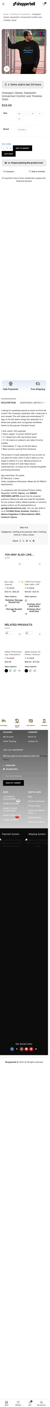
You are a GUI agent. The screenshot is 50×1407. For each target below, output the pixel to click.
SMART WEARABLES (12, 815)
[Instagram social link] (22, 1049)
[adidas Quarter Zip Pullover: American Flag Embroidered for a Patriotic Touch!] (34, 640)
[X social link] (23, 541)
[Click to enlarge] (7, 69)
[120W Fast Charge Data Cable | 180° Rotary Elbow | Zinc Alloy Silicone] (34, 570)
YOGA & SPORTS (10, 819)
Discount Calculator (36, 801)
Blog (30, 796)
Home (5, 14)
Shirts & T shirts (20, 535)
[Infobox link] (17, 723)
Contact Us (33, 741)
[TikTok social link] (36, 1049)
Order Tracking (9, 741)
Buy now (8, 154)
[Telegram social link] (33, 541)
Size (5, 113)
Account (7, 732)
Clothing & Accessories (20, 14)
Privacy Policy (34, 806)
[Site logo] (24, 4)
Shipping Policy (34, 817)
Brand (6, 129)
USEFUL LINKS (34, 792)
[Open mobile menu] (3, 4)
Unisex (31, 535)
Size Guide (6, 144)
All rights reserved (35, 1062)
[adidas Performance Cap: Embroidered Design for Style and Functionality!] (14, 640)
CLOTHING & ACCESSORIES (9, 797)
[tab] (8, 402)
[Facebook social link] (20, 541)
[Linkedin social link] (30, 541)
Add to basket (22, 148)
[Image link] (37, 939)
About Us (32, 737)
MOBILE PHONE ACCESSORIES (10, 809)
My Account (8, 737)
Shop (5, 792)
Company (33, 732)
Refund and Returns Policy (36, 811)
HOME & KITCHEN (11, 803)
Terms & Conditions (36, 822)
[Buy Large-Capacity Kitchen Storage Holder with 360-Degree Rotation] (14, 570)
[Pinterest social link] (27, 541)
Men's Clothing (39, 532)
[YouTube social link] (26, 1049)
